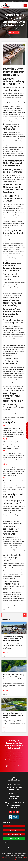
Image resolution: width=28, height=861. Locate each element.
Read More (5, 652)
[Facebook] (10, 812)
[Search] (24, 615)
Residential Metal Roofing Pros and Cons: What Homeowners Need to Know (14, 677)
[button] (10, 32)
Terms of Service (12, 857)
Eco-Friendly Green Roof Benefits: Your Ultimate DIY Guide (13, 715)
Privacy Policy (4, 857)
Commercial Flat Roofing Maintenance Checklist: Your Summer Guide (13, 639)
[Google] (17, 812)
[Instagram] (14, 812)
